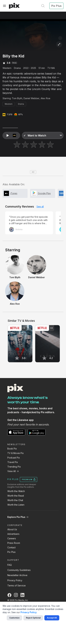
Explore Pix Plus (16, 517)
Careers (11, 538)
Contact (11, 547)
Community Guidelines (19, 570)
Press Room (13, 543)
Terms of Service (16, 585)
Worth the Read (15, 495)
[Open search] (42, 5)
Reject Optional (33, 618)
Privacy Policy (14, 580)
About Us (12, 529)
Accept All (52, 618)
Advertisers (13, 534)
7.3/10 (9, 114)
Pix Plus (11, 552)
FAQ (9, 564)
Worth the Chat (15, 500)
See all (40, 206)
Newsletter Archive (17, 575)
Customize (14, 618)
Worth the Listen (15, 504)
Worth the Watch (16, 491)
